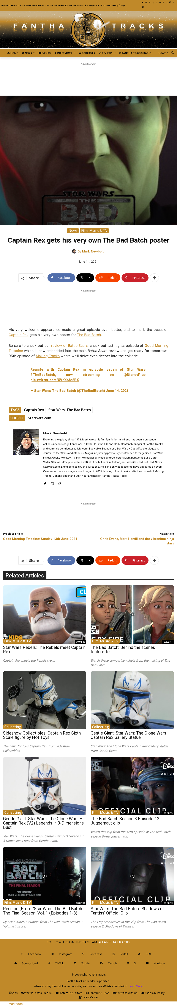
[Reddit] (153, 2)
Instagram (65, 954)
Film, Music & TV (94, 230)
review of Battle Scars (69, 345)
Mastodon (16, 1004)
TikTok (59, 963)
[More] (154, 277)
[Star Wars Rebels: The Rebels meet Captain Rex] (44, 614)
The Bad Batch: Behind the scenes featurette (123, 649)
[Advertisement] (88, 76)
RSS (148, 954)
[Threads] (60, 482)
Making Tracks (48, 356)
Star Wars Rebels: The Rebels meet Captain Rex (44, 649)
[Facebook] (142, 2)
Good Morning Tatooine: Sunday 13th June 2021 (40, 539)
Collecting (12, 726)
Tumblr (85, 963)
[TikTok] (163, 2)
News (72, 230)
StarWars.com (39, 418)
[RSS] (156, 2)
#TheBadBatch (42, 375)
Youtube (159, 963)
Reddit (124, 954)
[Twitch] (170, 2)
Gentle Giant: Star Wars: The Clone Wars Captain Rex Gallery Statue (128, 735)
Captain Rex (18, 335)
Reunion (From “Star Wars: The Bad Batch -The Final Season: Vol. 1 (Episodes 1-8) (44, 911)
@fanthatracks (114, 942)
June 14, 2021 (117, 391)
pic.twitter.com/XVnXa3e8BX (54, 380)
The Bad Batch (89, 335)
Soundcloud (30, 963)
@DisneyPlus (134, 375)
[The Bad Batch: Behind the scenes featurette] (132, 614)
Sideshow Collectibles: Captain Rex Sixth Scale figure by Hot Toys (42, 735)
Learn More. (135, 986)
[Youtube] (142, 7)
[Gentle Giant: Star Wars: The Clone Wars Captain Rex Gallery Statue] (132, 700)
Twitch (112, 963)
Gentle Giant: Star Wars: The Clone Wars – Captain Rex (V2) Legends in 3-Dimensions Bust (43, 823)
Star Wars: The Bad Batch (69, 409)
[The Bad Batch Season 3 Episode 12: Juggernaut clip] (132, 786)
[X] (173, 2)
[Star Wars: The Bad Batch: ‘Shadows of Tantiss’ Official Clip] (132, 876)
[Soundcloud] (160, 2)
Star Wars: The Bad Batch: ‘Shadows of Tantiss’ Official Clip (127, 911)
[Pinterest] (149, 2)
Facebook (34, 954)
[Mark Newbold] (75, 251)
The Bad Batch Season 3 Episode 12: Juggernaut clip (125, 821)
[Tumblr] (167, 2)
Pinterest (96, 954)
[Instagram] (146, 2)
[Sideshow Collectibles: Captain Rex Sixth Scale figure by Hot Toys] (44, 700)
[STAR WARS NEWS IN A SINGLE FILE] (88, 30)
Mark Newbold (93, 251)
